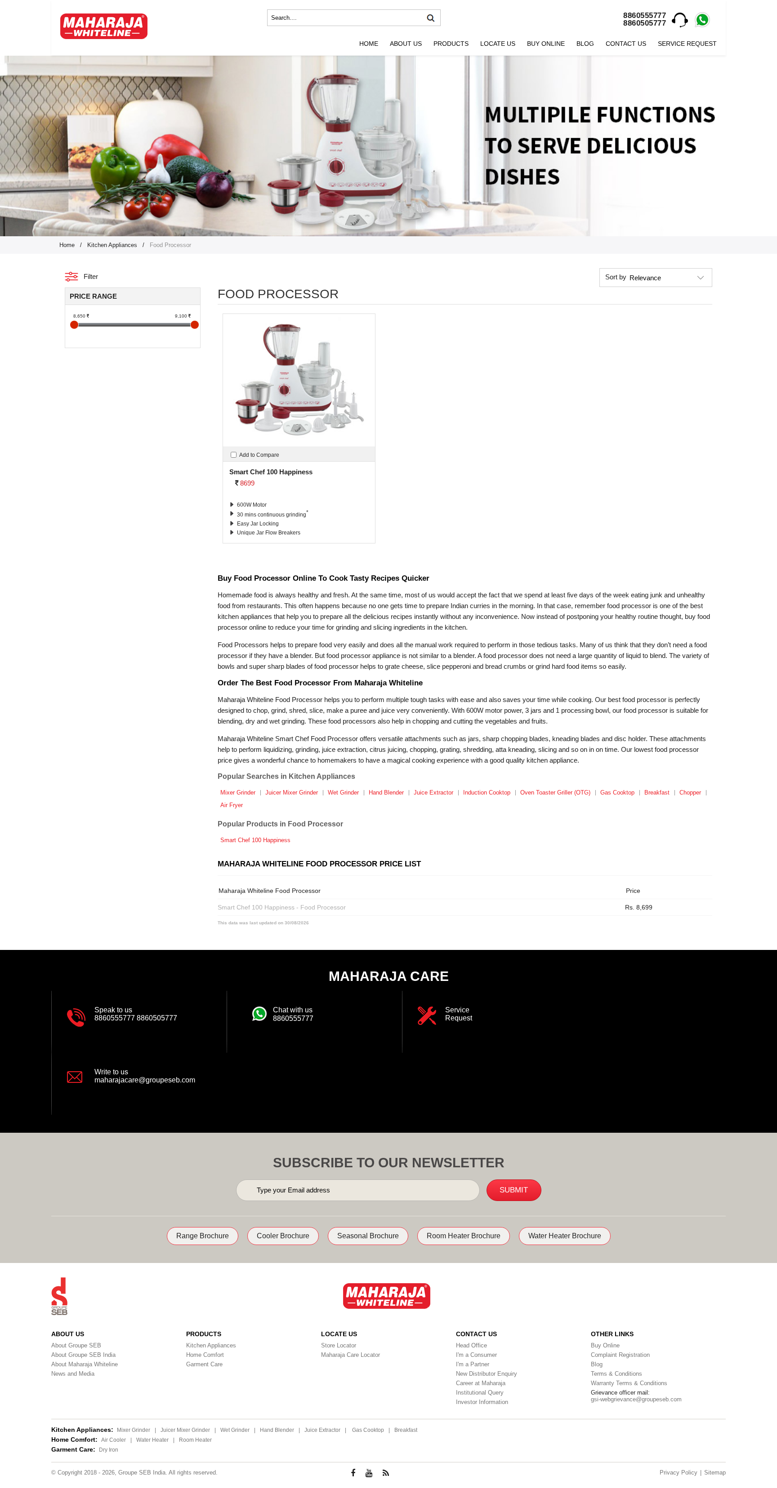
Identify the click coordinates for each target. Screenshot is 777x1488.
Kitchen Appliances (112, 245)
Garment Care (204, 1364)
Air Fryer (231, 805)
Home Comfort (205, 1354)
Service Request (687, 43)
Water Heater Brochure (564, 1236)
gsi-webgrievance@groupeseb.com (636, 1399)
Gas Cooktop (617, 792)
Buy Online (546, 43)
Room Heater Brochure (463, 1236)
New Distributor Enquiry (486, 1373)
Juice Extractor (433, 792)
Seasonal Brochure (368, 1236)
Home (368, 43)
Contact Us (626, 43)
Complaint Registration (620, 1354)
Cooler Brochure (283, 1236)
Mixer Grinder (237, 792)
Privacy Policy (678, 1472)
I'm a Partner (472, 1364)
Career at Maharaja (480, 1383)
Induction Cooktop (486, 792)
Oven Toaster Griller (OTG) (555, 792)
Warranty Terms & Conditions (629, 1383)
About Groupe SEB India (83, 1354)
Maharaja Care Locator (350, 1354)
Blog (585, 43)
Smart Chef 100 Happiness (255, 840)
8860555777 (644, 15)
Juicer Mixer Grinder (291, 792)
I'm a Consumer (476, 1354)
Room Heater (195, 1440)
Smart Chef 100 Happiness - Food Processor (282, 907)
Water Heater (152, 1440)
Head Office (471, 1345)
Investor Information (482, 1402)
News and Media (72, 1373)
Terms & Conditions (616, 1373)
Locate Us (497, 43)
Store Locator (338, 1345)
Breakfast (657, 792)
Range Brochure (202, 1236)
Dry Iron (108, 1450)
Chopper (690, 792)
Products (451, 43)
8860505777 (644, 23)
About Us (406, 43)
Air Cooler (113, 1440)
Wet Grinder (343, 792)
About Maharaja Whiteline (84, 1364)
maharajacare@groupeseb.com (144, 1080)
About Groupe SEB (76, 1345)
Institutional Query (480, 1392)
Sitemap (715, 1472)
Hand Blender (386, 792)
